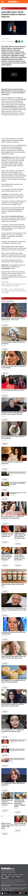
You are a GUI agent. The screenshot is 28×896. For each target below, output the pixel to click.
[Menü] (2, 1)
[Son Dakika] (14, 1)
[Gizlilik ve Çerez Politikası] (21, 887)
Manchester (4, 265)
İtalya (3, 89)
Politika (18, 876)
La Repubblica (5, 157)
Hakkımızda (3, 872)
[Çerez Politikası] (5, 888)
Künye (14, 872)
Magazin (8, 876)
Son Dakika (3, 874)
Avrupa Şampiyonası (11, 106)
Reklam (7, 872)
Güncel (10, 874)
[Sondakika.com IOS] (5, 893)
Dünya (15, 874)
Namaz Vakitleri (4, 878)
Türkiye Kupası (5, 268)
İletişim (11, 872)
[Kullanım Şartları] (4, 887)
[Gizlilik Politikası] (12, 887)
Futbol (24, 99)
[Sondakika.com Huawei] (23, 893)
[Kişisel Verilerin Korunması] (14, 888)
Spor (2, 876)
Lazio (11, 255)
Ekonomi (21, 874)
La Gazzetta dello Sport (16, 216)
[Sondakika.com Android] (14, 893)
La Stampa (4, 194)
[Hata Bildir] (11, 890)
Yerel (13, 876)
